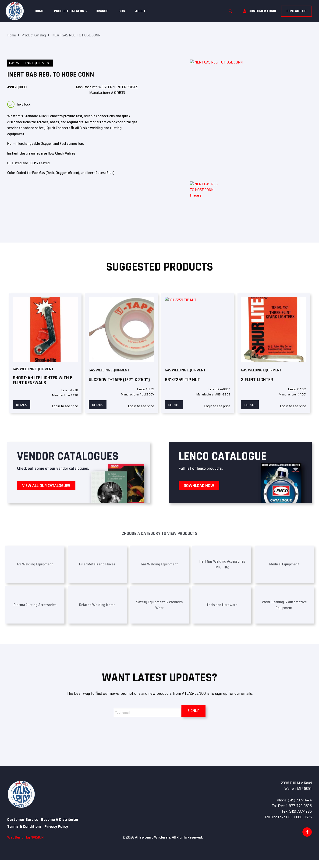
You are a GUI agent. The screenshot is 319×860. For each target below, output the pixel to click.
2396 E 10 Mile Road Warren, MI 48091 (296, 785)
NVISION (37, 837)
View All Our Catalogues (46, 485)
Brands (102, 11)
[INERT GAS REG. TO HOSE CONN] (251, 120)
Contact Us (296, 11)
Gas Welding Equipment (30, 63)
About (140, 11)
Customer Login (262, 11)
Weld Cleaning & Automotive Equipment (284, 605)
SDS (122, 11)
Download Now (199, 485)
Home (39, 11)
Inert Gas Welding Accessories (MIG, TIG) (222, 564)
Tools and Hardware (221, 605)
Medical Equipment (284, 564)
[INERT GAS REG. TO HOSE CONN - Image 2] (205, 196)
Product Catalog (69, 11)
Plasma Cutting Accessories (35, 605)
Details (21, 404)
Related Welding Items (97, 605)
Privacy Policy (56, 827)
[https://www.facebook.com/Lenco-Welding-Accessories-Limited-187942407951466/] (307, 832)
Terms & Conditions (24, 827)
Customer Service (22, 820)
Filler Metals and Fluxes (97, 564)
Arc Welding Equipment (35, 564)
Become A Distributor (60, 820)
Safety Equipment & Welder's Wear (159, 605)
